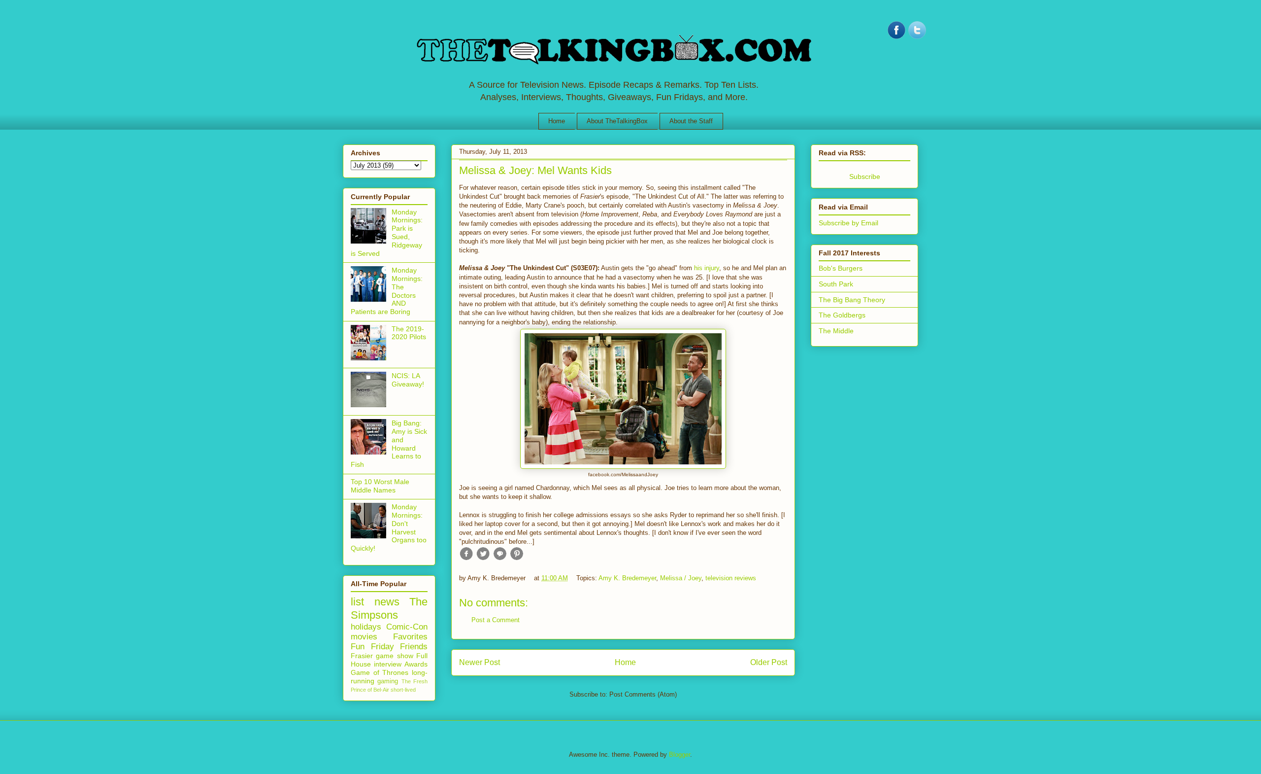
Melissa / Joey (680, 578)
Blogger (679, 754)
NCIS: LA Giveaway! (408, 380)
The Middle (836, 331)
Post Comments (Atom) (643, 694)
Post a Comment (495, 620)
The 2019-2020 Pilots (409, 333)
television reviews (730, 578)
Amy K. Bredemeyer (627, 578)
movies (364, 636)
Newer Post (479, 662)
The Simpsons (389, 608)
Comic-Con (407, 627)
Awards (416, 664)
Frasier (362, 656)
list (357, 602)
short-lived (403, 690)
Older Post (768, 662)
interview (387, 664)
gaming (387, 681)
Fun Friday (372, 646)
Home (556, 121)
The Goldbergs (842, 315)
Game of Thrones (379, 672)
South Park (836, 284)
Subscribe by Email (848, 223)
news (386, 602)
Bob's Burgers (841, 268)
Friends (414, 646)
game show (394, 656)
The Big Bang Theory (852, 300)
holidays (366, 627)
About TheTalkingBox (617, 121)
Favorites (410, 636)
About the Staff (691, 121)
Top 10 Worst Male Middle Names (380, 486)
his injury (706, 268)
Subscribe (864, 176)
